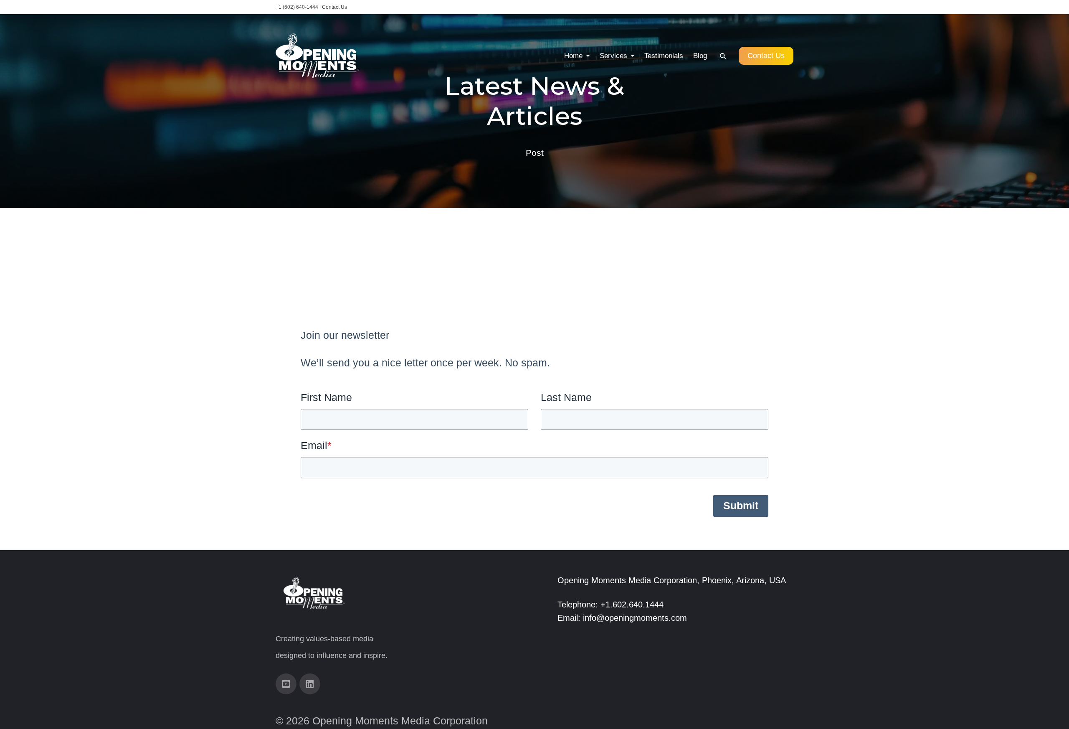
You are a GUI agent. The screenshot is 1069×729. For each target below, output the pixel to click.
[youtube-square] (286, 683)
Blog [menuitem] (700, 56)
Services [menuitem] (614, 56)
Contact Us (334, 7)
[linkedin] (309, 683)
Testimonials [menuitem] (663, 56)
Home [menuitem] (574, 56)
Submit (740, 505)
